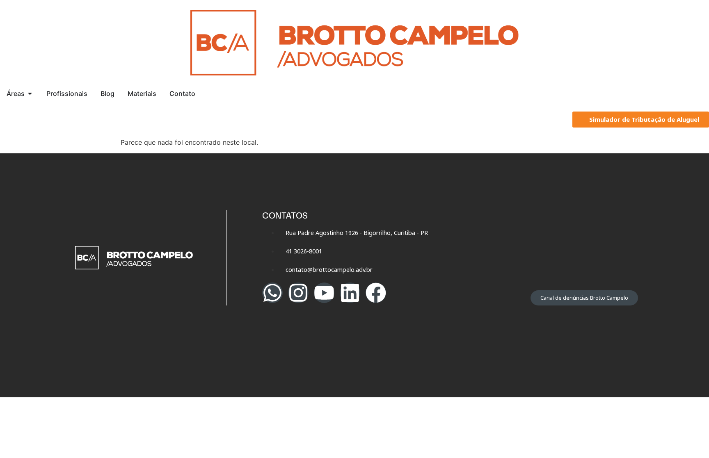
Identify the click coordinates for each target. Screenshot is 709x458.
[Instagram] (298, 293)
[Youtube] (324, 293)
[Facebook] (376, 293)
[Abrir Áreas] (30, 93)
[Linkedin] (350, 293)
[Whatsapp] (272, 293)
